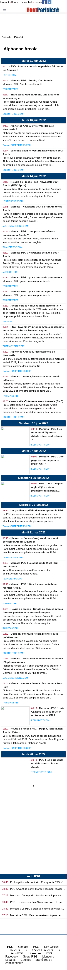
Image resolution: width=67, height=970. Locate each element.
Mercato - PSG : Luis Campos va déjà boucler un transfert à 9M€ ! (47, 712)
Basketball (26, 2)
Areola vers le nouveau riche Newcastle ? (36, 305)
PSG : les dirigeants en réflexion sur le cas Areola (47, 763)
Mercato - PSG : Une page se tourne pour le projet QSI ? (47, 460)
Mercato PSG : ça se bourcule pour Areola (36, 291)
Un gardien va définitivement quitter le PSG (37, 510)
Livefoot (4, 2)
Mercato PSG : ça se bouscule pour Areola (36, 277)
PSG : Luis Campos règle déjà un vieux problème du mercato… (47, 487)
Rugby (14, 2)
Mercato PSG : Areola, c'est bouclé (32, 80)
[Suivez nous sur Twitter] (49, 2)
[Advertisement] (33, 834)
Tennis (38, 2)
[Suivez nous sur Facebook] (44, 2)
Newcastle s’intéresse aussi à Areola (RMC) (37, 401)
